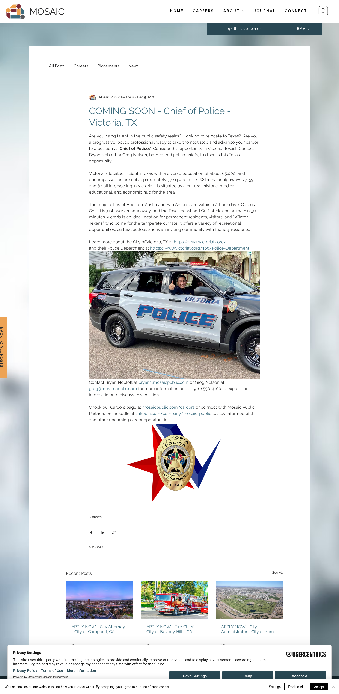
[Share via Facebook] (91, 532)
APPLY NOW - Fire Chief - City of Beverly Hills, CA (171, 629)
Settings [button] (275, 686)
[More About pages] (243, 11)
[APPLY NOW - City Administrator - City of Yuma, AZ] (249, 600)
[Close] (333, 686)
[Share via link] (114, 532)
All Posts (57, 65)
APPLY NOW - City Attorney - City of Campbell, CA (98, 629)
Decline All (295, 686)
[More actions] (257, 97)
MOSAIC (46, 11)
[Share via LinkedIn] (102, 532)
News (133, 65)
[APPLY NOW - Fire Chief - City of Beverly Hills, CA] (174, 600)
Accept (319, 686)
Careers (81, 65)
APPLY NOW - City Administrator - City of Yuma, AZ (249, 629)
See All (277, 572)
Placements (108, 65)
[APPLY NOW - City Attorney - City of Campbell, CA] (99, 600)
